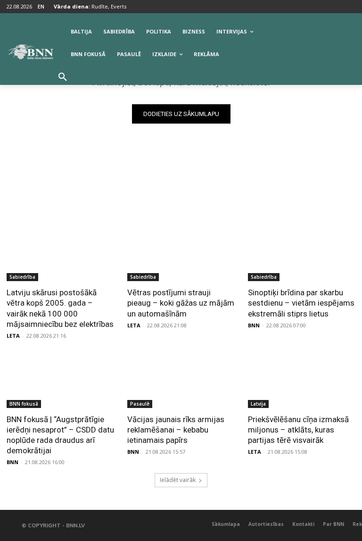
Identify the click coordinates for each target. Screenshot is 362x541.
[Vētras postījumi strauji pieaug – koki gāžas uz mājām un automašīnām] (181, 254)
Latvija (258, 403)
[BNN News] (30, 52)
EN (41, 6)
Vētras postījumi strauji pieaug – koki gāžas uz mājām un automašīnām (180, 303)
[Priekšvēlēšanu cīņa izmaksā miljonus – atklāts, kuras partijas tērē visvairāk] (301, 381)
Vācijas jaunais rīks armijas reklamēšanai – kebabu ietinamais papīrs (175, 430)
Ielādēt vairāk (178, 480)
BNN (254, 325)
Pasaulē (139, 403)
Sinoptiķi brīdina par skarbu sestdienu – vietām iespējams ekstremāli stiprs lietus (301, 303)
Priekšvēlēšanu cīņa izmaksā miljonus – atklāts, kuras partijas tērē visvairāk (298, 430)
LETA (13, 335)
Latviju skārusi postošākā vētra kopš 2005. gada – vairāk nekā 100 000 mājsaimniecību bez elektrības (60, 308)
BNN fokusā (23, 403)
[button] (63, 77)
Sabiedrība (22, 277)
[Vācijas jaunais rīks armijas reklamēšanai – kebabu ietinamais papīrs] (181, 381)
